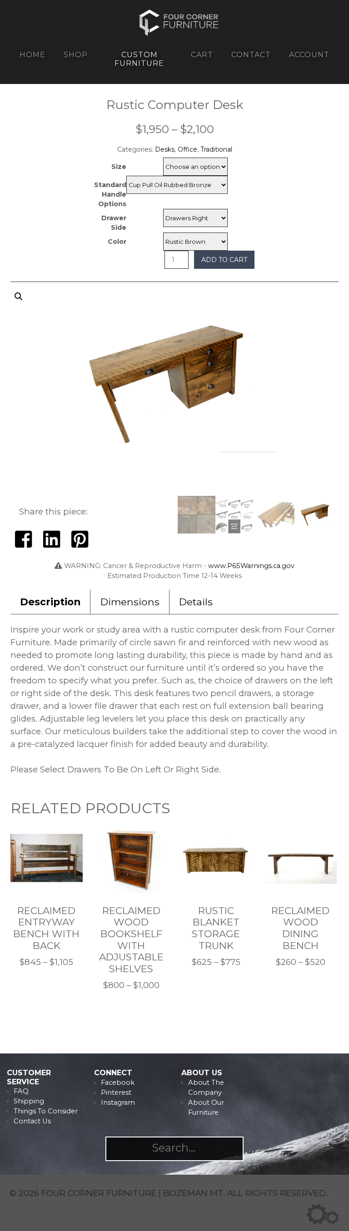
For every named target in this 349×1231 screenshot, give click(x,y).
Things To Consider (46, 1111)
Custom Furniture (139, 59)
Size (118, 167)
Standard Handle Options (110, 194)
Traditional (216, 149)
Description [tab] (50, 602)
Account (309, 54)
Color (117, 241)
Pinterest (116, 1092)
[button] (174, 392)
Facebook (118, 1082)
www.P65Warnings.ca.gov (251, 566)
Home (32, 54)
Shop (76, 54)
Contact (251, 54)
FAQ (21, 1091)
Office (187, 149)
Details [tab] (196, 602)
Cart (202, 54)
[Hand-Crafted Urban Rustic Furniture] (179, 34)
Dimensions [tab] (130, 602)
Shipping (29, 1101)
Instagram (118, 1102)
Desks (164, 149)
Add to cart (224, 260)
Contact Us (32, 1121)
